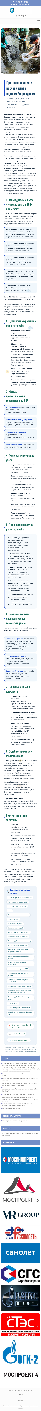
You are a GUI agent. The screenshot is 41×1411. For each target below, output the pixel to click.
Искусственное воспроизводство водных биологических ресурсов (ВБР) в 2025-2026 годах (19, 1084)
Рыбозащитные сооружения (11, 1108)
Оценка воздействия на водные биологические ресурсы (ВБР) (19, 1074)
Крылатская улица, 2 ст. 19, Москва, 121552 (21, 1026)
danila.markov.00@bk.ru (20, 1040)
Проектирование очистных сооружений (14, 1121)
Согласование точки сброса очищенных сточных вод (18, 1094)
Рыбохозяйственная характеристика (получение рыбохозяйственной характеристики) (17, 1104)
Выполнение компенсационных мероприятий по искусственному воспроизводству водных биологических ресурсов (19, 1099)
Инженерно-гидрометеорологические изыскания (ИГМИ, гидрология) (20, 1134)
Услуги (21, 1397)
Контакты (20, 1400)
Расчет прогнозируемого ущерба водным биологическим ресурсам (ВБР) (20, 1079)
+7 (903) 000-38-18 (18, 1034)
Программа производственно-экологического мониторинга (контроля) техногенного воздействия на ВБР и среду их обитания (20, 1089)
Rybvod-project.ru (25, 1390)
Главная (20, 1394)
